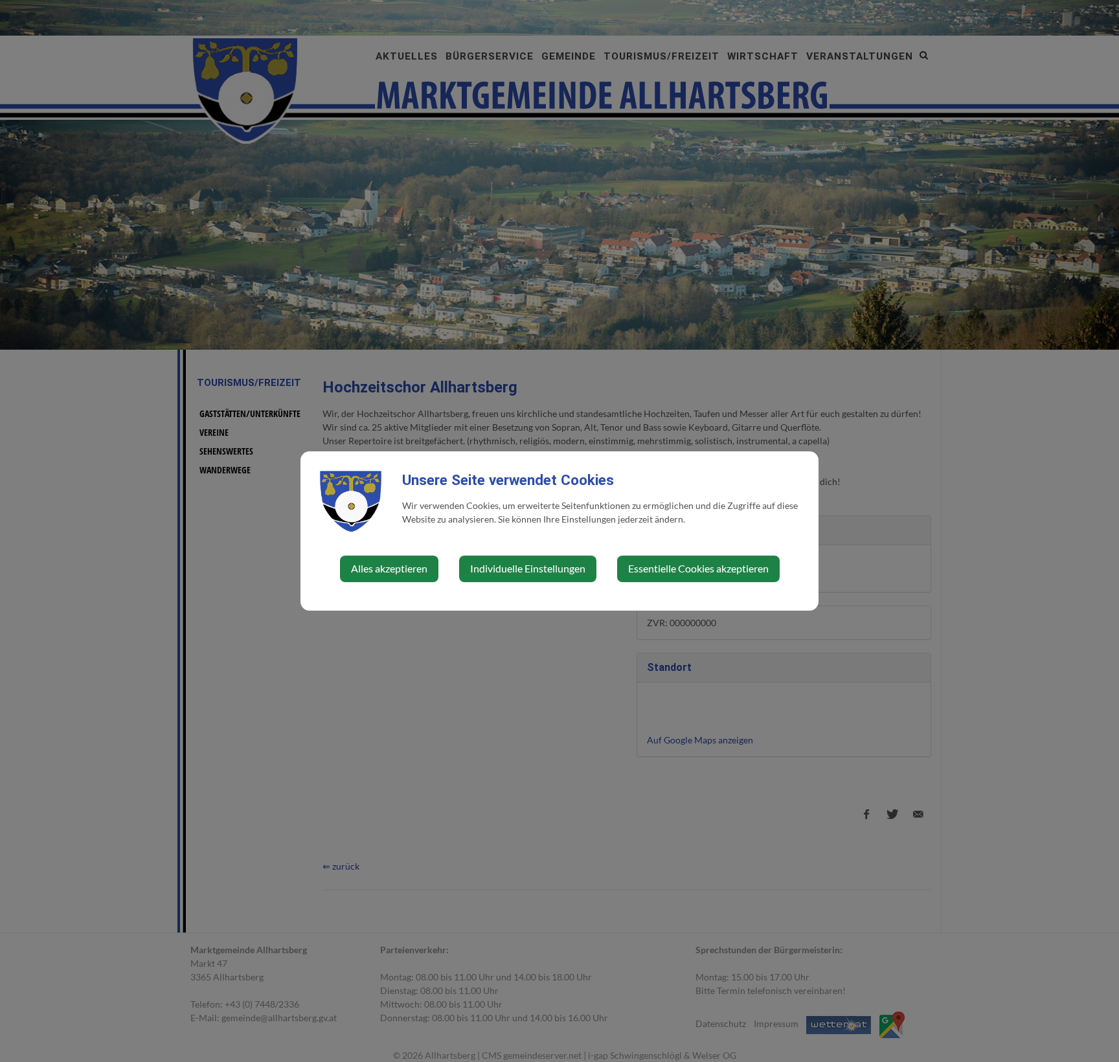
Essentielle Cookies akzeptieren (698, 568)
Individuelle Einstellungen (527, 568)
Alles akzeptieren (389, 568)
